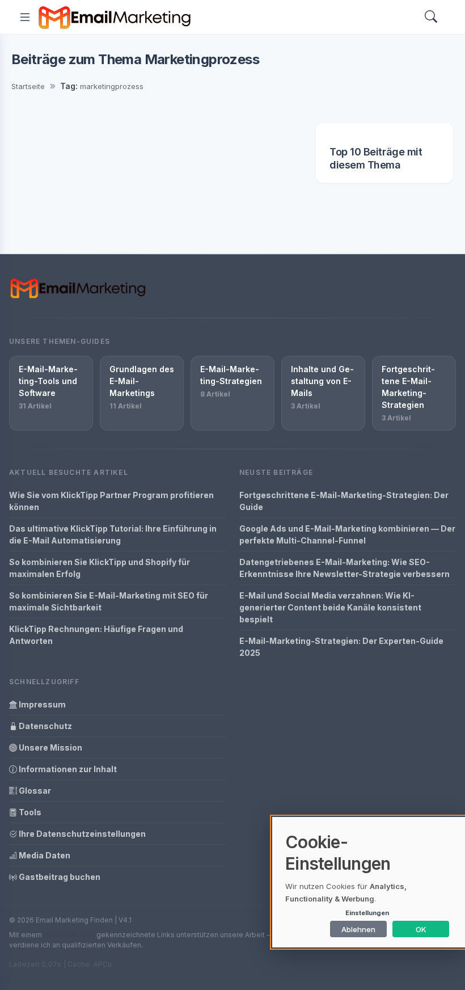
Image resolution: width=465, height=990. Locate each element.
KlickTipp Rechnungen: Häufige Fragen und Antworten (96, 635)
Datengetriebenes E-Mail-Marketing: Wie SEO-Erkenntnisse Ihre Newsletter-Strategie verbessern (344, 568)
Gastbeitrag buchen (58, 877)
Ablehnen (358, 929)
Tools (29, 812)
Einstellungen (367, 913)
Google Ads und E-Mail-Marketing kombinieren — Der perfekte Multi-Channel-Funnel (347, 534)
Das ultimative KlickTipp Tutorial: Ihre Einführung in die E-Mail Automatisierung (113, 534)
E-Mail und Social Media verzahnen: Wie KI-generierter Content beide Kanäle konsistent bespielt (330, 607)
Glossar (34, 790)
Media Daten (43, 855)
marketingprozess (111, 86)
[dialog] (368, 882)
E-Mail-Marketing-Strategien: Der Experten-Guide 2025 (341, 647)
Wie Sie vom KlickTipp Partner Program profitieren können (111, 501)
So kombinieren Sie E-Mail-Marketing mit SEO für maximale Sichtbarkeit (108, 601)
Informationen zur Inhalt (67, 769)
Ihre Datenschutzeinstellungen (81, 834)
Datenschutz (44, 726)
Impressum (41, 704)
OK (421, 929)
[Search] (431, 17)
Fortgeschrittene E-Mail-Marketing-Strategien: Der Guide (344, 501)
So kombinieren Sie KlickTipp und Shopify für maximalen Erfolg (99, 568)
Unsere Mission (49, 747)
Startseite (28, 86)
